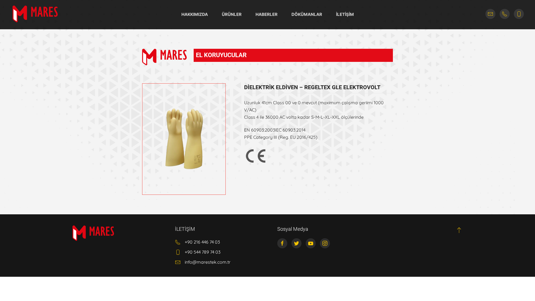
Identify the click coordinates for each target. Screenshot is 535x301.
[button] (459, 229)
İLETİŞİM (345, 14)
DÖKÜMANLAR (306, 14)
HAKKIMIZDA (194, 14)
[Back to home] (35, 14)
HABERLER (267, 14)
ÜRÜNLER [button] (232, 14)
